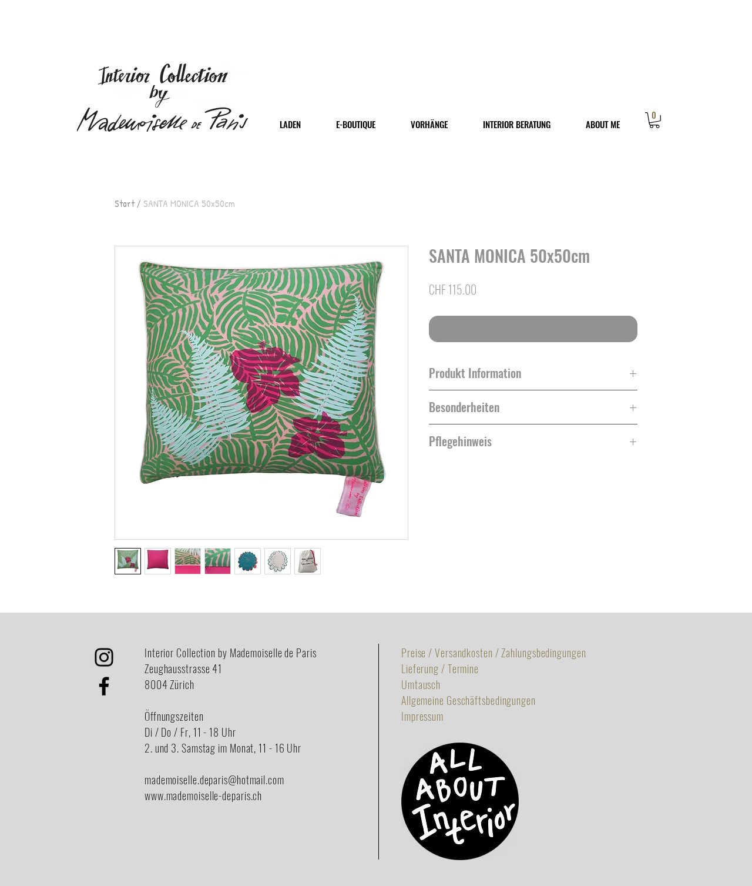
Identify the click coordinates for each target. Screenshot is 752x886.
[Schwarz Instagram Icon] (104, 657)
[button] (654, 120)
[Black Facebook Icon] (104, 686)
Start (125, 203)
